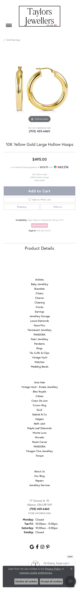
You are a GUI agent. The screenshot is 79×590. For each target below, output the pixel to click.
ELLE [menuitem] (39, 410)
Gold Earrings (13, 39)
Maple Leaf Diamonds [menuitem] (39, 428)
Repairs (39, 480)
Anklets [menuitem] (39, 279)
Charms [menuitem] (39, 298)
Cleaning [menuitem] (40, 302)
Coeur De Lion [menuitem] (39, 400)
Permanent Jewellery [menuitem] (39, 330)
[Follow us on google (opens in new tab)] (32, 547)
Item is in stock (39, 225)
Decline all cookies (26, 581)
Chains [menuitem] (40, 293)
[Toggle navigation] (8, 25)
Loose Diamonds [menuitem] (39, 320)
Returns (58, 206)
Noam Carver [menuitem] (39, 442)
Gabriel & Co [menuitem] (39, 414)
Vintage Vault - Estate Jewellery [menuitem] (39, 387)
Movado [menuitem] (39, 437)
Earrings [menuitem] (39, 311)
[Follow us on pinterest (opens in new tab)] (47, 547)
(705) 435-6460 (39, 131)
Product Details (39, 248)
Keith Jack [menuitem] (39, 423)
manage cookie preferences (35, 572)
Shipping (21, 206)
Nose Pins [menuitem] (39, 325)
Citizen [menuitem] (40, 396)
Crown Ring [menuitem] (39, 405)
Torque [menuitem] (39, 455)
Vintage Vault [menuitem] (39, 357)
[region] (39, 87)
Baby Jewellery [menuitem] (39, 284)
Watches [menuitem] (39, 362)
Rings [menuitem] (39, 348)
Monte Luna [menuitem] (39, 432)
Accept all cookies (51, 581)
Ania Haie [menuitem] (39, 382)
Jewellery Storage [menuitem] (39, 316)
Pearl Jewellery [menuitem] (39, 339)
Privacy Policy (53, 568)
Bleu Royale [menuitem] (39, 391)
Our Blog (39, 476)
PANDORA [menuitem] (39, 334)
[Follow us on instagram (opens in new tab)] (42, 547)
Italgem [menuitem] (39, 419)
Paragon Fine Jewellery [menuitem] (39, 451)
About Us (39, 471)
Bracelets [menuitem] (39, 288)
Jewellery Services (39, 485)
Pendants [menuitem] (39, 343)
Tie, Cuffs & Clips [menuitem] (39, 353)
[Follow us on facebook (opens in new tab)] (37, 547)
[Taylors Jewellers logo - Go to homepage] (39, 16)
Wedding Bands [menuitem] (40, 366)
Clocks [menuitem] (40, 307)
